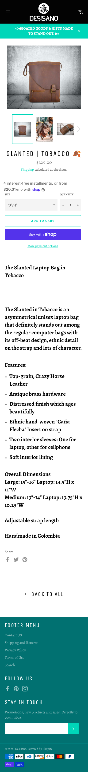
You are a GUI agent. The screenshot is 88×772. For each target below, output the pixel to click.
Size (7, 194)
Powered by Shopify (40, 749)
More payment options (42, 246)
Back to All (46, 594)
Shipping (27, 169)
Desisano (20, 749)
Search (10, 665)
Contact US (13, 635)
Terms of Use (14, 657)
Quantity (66, 194)
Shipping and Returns (21, 642)
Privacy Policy (15, 650)
